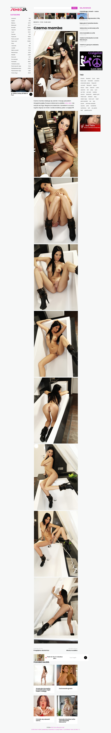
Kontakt (62, 727)
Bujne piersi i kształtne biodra (89, 23)
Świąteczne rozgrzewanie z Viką (90, 18)
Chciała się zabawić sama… (43, 720)
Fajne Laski (47, 22)
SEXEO (52, 727)
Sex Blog (57, 727)
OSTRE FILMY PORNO (36, 729)
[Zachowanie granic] (67, 675)
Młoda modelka (71, 650)
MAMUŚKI (45, 729)
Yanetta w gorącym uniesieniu (89, 45)
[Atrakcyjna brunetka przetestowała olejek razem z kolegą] (44, 675)
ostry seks (68, 103)
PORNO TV (61, 729)
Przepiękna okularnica (41, 650)
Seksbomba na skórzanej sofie (89, 28)
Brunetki (36, 22)
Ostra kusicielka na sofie (87, 33)
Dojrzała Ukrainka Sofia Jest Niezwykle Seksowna (67, 720)
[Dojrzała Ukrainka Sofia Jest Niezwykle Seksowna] (67, 705)
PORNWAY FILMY (69, 729)
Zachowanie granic (65, 688)
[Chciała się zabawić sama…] (44, 705)
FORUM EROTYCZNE (53, 729)
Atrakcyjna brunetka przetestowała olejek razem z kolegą (43, 690)
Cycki (41, 22)
